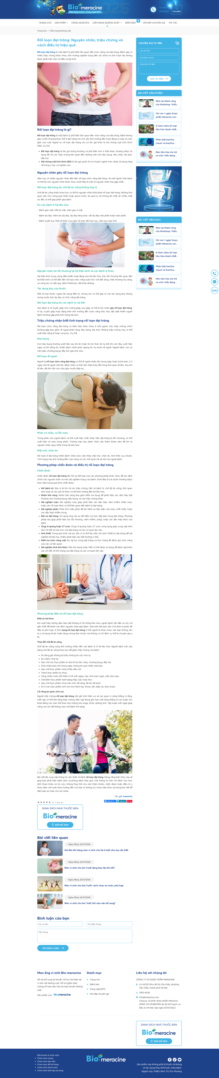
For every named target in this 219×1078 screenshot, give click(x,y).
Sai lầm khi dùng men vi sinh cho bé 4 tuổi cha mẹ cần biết (96, 850)
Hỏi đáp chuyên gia (154, 22)
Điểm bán (130, 22)
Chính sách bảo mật (46, 1061)
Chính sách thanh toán (47, 1067)
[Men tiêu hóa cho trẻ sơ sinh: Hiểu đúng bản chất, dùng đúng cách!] (147, 154)
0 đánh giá (57, 803)
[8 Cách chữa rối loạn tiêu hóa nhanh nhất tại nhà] (147, 128)
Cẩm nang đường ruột (106, 22)
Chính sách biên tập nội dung (50, 1070)
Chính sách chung (45, 1058)
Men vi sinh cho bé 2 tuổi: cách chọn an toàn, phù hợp (94, 885)
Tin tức (173, 22)
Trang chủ (45, 22)
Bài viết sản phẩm (150, 93)
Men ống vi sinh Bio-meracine (70, 9)
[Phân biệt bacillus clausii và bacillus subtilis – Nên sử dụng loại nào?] (147, 142)
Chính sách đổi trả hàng (48, 1064)
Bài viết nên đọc (149, 219)
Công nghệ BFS (80, 22)
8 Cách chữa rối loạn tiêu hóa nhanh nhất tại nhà (166, 129)
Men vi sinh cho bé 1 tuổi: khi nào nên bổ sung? (90, 903)
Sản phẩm (60, 22)
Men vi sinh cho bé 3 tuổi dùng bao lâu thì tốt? (90, 867)
